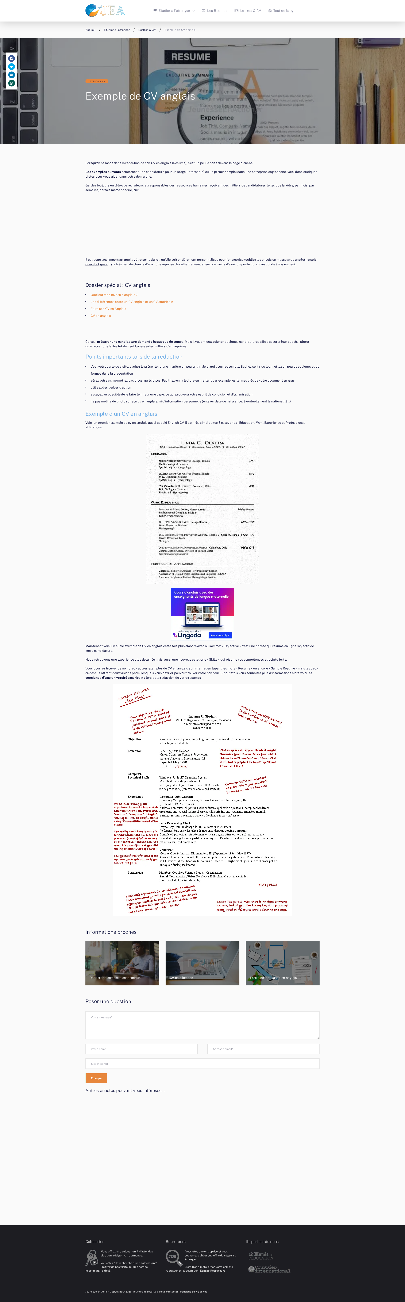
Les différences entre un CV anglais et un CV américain (132, 302)
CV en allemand (181, 978)
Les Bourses (216, 11)
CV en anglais (101, 315)
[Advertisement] (202, 226)
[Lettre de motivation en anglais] (283, 963)
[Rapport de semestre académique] (122, 963)
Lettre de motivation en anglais (273, 978)
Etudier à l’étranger (174, 11)
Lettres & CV (250, 11)
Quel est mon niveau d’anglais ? (114, 295)
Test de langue (284, 11)
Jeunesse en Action (97, 1291)
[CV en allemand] (202, 963)
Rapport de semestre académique (115, 978)
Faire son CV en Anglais (108, 308)
